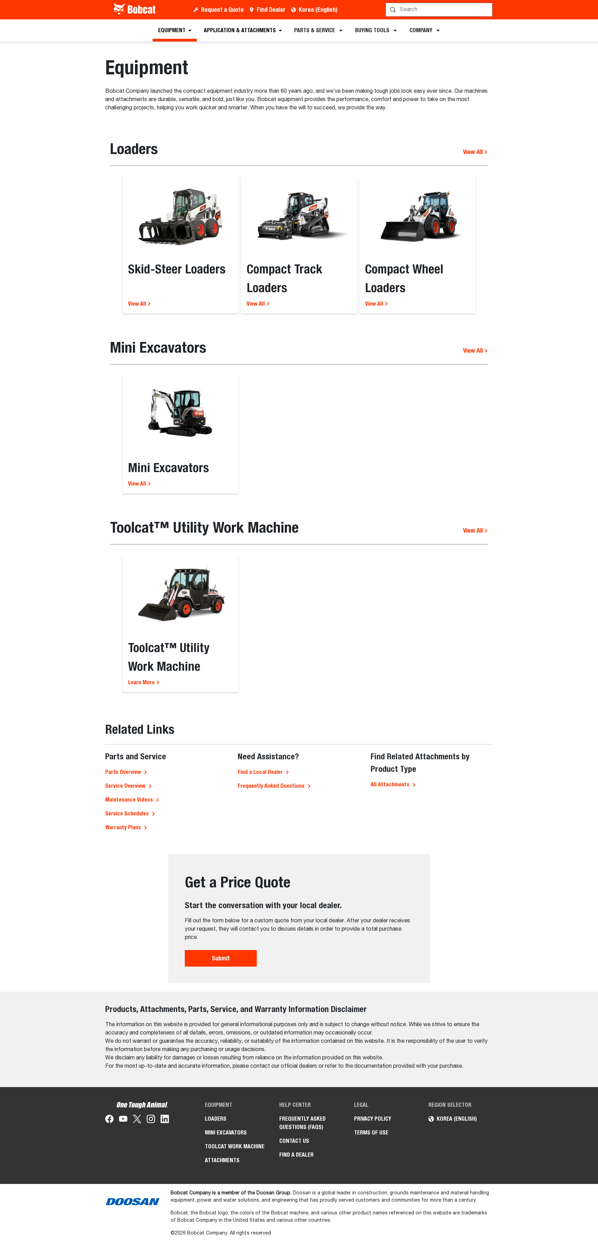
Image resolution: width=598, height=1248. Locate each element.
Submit (221, 958)
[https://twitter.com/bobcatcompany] (137, 1120)
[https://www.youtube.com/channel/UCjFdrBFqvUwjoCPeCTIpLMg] (123, 1120)
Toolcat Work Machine (234, 1146)
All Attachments (390, 784)
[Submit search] (486, 9)
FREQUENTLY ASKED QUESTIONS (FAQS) (302, 1122)
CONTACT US (294, 1141)
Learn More (142, 682)
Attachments (222, 1160)
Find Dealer (271, 9)
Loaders (215, 1118)
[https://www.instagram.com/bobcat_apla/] (151, 1120)
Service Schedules (127, 813)
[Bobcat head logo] (135, 10)
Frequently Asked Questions (271, 786)
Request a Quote (222, 9)
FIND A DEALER (296, 1154)
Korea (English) (318, 9)
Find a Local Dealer (260, 772)
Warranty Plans (123, 827)
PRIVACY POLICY (372, 1118)
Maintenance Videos (129, 799)
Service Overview (125, 786)
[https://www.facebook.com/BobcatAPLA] (109, 1120)
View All (473, 151)
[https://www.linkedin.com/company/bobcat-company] (165, 1120)
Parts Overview (123, 772)
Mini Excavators (226, 1132)
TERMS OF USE (371, 1132)
